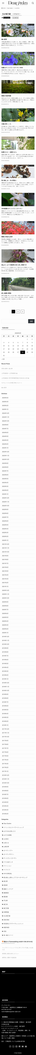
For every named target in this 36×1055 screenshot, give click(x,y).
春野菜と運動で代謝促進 (9, 957)
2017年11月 (5, 733)
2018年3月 (5, 717)
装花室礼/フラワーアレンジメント (13, 923)
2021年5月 (5, 571)
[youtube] (23, 1046)
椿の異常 (4, 387)
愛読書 (6, 897)
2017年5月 (5, 756)
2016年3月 (5, 810)
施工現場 (6, 908)
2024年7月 (5, 428)
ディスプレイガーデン (10, 858)
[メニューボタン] (3, 3)
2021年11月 (5, 548)
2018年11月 (5, 686)
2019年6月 (5, 659)
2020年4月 (5, 621)
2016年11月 (5, 779)
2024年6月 (5, 432)
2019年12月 (5, 636)
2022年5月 (5, 525)
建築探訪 (6, 893)
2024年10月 (5, 421)
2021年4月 (5, 575)
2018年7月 (5, 702)
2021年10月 (5, 552)
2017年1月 (5, 771)
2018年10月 (5, 690)
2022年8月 (5, 513)
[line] (19, 1046)
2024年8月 (5, 425)
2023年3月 (5, 486)
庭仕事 (6, 881)
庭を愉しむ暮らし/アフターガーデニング (15, 877)
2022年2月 (5, 536)
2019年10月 (5, 644)
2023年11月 (5, 455)
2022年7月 (5, 517)
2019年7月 (5, 656)
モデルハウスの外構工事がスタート (11, 383)
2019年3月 (5, 671)
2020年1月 (5, 632)
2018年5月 (5, 710)
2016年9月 (5, 787)
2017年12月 (5, 729)
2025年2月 (5, 405)
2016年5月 (5, 802)
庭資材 (6, 885)
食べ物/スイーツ (8, 935)
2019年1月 (5, 679)
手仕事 (6, 900)
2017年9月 (5, 740)
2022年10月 (5, 505)
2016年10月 (5, 783)
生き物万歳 (7, 916)
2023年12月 (5, 452)
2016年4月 (5, 806)
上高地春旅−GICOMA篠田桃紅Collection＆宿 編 (15, 378)
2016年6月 (5, 798)
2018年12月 (5, 683)
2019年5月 (5, 663)
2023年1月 (5, 494)
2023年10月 (5, 459)
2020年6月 (5, 613)
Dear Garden (7, 17)
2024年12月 (5, 413)
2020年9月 (5, 602)
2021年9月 (5, 556)
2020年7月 (5, 609)
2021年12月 (5, 544)
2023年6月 (5, 475)
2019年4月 (5, 667)
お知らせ (6, 843)
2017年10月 (5, 737)
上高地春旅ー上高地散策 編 (9, 373)
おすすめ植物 (7, 835)
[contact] (26, 1046)
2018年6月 (5, 706)
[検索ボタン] (33, 3)
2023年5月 (5, 479)
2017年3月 (5, 763)
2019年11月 (5, 640)
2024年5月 (5, 436)
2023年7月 (5, 471)
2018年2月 (5, 721)
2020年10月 (5, 598)
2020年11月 (5, 594)
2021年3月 (5, 579)
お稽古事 (6, 846)
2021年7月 (5, 563)
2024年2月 (5, 444)
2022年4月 (5, 529)
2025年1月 (5, 409)
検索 (31, 321)
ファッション (7, 866)
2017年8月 (5, 744)
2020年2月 (5, 629)
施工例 (6, 904)
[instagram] (16, 1046)
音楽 (5, 931)
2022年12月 (5, 498)
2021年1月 (5, 586)
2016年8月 (5, 790)
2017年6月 (5, 752)
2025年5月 (5, 398)
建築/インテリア (8, 889)
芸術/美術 (6, 920)
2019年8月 (5, 652)
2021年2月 (5, 582)
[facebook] (10, 1046)
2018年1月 (5, 725)
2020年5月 (5, 617)
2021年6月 (5, 567)
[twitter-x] (13, 1046)
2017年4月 (5, 760)
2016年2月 (5, 814)
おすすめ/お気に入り (10, 831)
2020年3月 (5, 625)
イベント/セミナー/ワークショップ (14, 827)
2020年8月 (5, 606)
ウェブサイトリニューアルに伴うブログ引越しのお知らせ (17, 948)
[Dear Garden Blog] (18, 3)
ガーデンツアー (8, 850)
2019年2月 (5, 675)
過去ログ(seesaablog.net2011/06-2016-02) (18, 941)
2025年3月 (5, 401)
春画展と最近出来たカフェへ (10, 953)
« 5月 (3, 359)
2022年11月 (5, 502)
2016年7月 (5, 794)
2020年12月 (5, 590)
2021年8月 (5, 559)
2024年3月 (5, 440)
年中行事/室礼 (8, 873)
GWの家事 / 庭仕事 (7, 368)
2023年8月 (5, 467)
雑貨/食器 (6, 927)
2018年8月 (5, 698)
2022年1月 (5, 540)
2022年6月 (5, 521)
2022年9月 (5, 509)
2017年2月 (5, 767)
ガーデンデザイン (9, 854)
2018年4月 (5, 713)
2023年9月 (5, 463)
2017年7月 (5, 748)
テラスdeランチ (8, 862)
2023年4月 (5, 482)
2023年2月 (5, 490)
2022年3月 (5, 532)
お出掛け (6, 839)
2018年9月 (5, 694)
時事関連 (6, 912)
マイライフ (7, 870)
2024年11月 (5, 417)
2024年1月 (5, 448)
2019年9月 (5, 648)
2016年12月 (5, 775)
